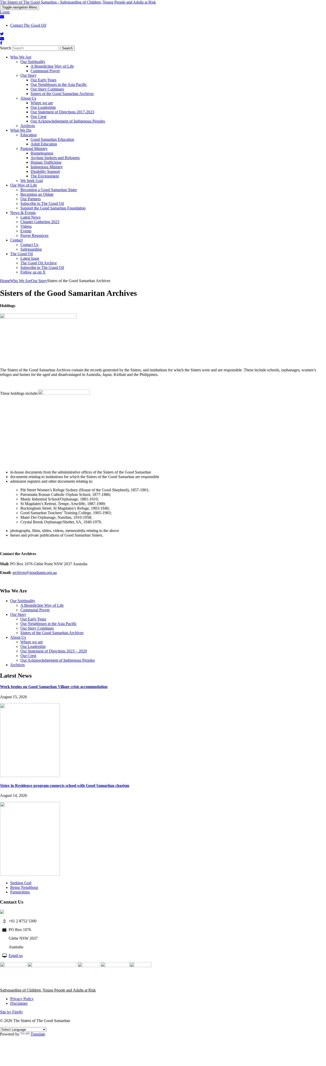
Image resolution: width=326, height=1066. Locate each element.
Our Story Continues (47, 89)
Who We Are (20, 57)
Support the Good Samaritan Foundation (53, 208)
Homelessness (42, 153)
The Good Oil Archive (38, 263)
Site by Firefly (11, 1012)
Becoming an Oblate (36, 194)
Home (5, 281)
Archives (27, 126)
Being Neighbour (24, 887)
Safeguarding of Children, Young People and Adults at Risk (48, 990)
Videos (26, 226)
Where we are (42, 103)
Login (5, 12)
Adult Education (44, 144)
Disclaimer (19, 1003)
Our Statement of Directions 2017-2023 (62, 112)
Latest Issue (29, 258)
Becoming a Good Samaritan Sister (48, 190)
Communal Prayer (45, 71)
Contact (28, 25)
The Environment (45, 176)
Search (5, 48)
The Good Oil (21, 254)
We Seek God (31, 180)
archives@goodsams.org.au (34, 572)
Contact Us (29, 244)
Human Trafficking (46, 162)
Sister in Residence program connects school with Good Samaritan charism (64, 785)
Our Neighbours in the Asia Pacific (59, 84)
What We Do (20, 130)
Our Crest (38, 116)
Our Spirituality (32, 61)
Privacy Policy (22, 999)
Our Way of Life (23, 185)
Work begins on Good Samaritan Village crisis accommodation (53, 686)
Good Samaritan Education (52, 139)
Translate (38, 1034)
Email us (16, 955)
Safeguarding (31, 249)
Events (25, 231)
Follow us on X (33, 272)
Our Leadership (43, 107)
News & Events (23, 212)
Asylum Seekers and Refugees (55, 158)
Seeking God (20, 883)
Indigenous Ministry (47, 167)
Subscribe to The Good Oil (42, 203)
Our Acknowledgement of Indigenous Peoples (68, 121)
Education (28, 135)
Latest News (30, 217)
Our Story (28, 75)
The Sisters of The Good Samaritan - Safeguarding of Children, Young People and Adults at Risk (78, 2)
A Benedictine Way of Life (52, 66)
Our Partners (30, 199)
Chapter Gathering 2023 (39, 222)
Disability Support (45, 171)
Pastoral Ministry (34, 148)
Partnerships (20, 892)
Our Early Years (43, 80)
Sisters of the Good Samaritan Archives (62, 94)
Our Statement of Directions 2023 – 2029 (53, 651)
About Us (28, 98)
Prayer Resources (34, 235)
